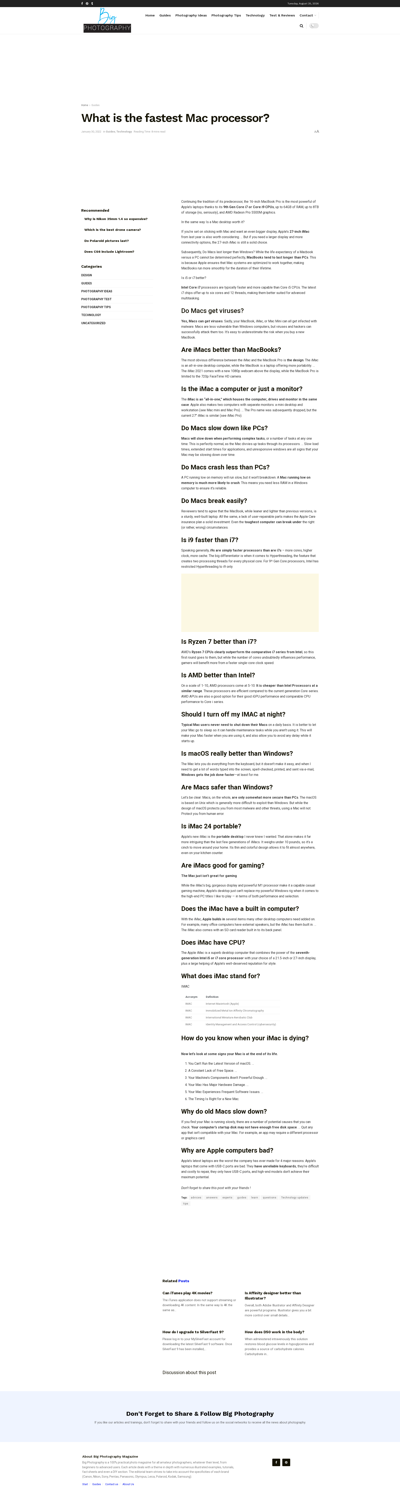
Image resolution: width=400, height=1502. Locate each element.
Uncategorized (93, 323)
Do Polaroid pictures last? (106, 241)
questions (269, 1197)
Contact (306, 15)
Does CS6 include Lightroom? (109, 252)
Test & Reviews (282, 15)
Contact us (111, 1484)
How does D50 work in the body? (274, 1332)
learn (254, 1197)
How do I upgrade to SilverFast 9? (193, 1332)
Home (150, 15)
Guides (165, 15)
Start (85, 1484)
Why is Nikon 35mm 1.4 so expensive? (116, 219)
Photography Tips (226, 15)
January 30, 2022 (91, 131)
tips (185, 1203)
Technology (255, 15)
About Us (128, 1484)
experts (227, 1197)
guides (241, 1197)
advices (196, 1197)
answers (212, 1197)
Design (86, 275)
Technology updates (294, 1197)
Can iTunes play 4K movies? (187, 1293)
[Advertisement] (200, 69)
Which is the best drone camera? (112, 230)
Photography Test (96, 299)
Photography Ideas (191, 15)
